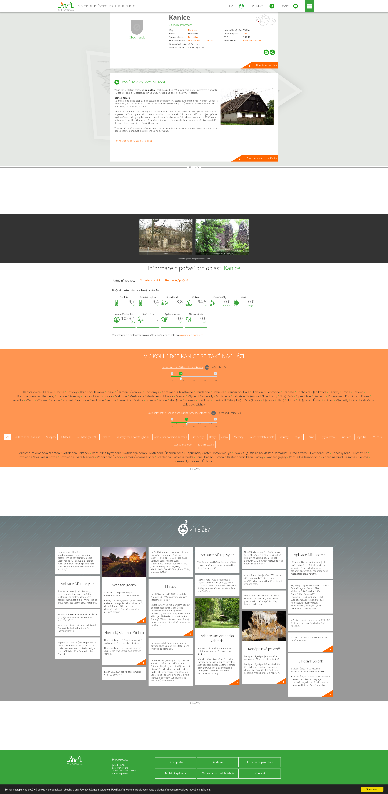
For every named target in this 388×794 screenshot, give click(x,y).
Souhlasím (372, 789)
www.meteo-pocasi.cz (191, 335)
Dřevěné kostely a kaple (261, 437)
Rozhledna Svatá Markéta (77, 457)
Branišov (86, 392)
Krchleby (48, 396)
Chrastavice (185, 392)
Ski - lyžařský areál (86, 437)
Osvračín (319, 396)
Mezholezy (137, 396)
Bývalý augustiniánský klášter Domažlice (261, 453)
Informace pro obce (260, 762)
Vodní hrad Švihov (109, 457)
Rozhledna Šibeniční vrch (166, 453)
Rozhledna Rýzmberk (106, 453)
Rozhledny (198, 437)
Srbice (163, 400)
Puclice (55, 400)
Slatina (138, 400)
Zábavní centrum (183, 444)
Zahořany (367, 400)
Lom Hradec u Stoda (210, 457)
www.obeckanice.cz (252, 40)
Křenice (62, 396)
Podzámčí (352, 396)
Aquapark (51, 437)
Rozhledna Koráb (135, 453)
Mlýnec (192, 396)
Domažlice (193, 37)
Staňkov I (204, 400)
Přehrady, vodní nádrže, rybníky (132, 437)
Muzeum (377, 437)
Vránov (328, 400)
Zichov (200, 404)
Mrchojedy (223, 396)
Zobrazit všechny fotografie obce (194, 258)
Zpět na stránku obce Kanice (261, 158)
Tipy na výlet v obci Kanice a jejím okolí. (133, 140)
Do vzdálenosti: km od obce (182, 367)
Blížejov (48, 392)
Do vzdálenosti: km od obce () (178, 413)
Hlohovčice (272, 392)
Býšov (110, 392)
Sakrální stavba (206, 444)
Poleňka (17, 400)
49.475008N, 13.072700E (200, 40)
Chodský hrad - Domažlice (349, 453)
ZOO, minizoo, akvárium (27, 437)
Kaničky (334, 392)
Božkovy (72, 392)
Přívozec (42, 400)
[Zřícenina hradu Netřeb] (222, 237)
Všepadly (342, 400)
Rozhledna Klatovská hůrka (175, 457)
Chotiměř (168, 392)
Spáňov (151, 400)
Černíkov (136, 392)
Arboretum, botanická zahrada (170, 437)
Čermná (122, 392)
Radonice (82, 400)
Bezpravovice (32, 392)
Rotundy (283, 437)
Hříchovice (304, 392)
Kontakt (260, 773)
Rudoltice (97, 400)
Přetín (30, 400)
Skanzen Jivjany (276, 457)
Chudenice (203, 392)
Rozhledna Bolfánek (75, 453)
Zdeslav (188, 404)
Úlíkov (291, 400)
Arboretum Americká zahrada (39, 453)
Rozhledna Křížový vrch (304, 457)
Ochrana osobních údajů (218, 773)
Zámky (224, 437)
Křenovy (74, 396)
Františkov (234, 392)
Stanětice (175, 400)
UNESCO (66, 437)
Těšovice (268, 400)
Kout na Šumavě (28, 396)
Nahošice (238, 396)
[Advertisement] (194, 191)
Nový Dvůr (286, 396)
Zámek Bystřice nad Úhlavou (194, 461)
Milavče (168, 396)
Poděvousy (335, 396)
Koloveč (358, 392)
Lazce (86, 396)
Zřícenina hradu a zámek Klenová (345, 457)
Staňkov (190, 400)
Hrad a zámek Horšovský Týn (309, 453)
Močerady (206, 396)
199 (245, 33)
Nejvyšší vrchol (327, 437)
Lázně (310, 437)
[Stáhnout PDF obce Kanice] (266, 52)
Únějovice (304, 400)
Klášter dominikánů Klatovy (244, 457)
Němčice (253, 396)
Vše (7, 437)
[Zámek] (165, 237)
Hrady (212, 437)
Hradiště (288, 392)
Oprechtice (303, 396)
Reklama (217, 762)
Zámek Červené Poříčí (139, 457)
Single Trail (361, 437)
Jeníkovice (319, 392)
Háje (246, 392)
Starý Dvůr (235, 400)
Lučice (108, 396)
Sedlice (111, 400)
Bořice (60, 392)
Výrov (354, 400)
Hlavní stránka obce (266, 65)
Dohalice (218, 392)
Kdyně (346, 392)
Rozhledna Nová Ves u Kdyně (37, 457)
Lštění (97, 396)
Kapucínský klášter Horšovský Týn (208, 453)
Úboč (280, 400)
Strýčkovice (252, 400)
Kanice (179, 17)
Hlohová (257, 392)
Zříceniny (238, 437)
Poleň (365, 396)
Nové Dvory (269, 396)
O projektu (176, 762)
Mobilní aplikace (175, 773)
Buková (99, 392)
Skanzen (105, 437)
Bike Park (346, 437)
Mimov (180, 396)
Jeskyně (298, 437)
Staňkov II (219, 400)
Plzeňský (192, 30)
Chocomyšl (152, 392)
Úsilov (317, 400)
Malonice (121, 396)
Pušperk (68, 400)
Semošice (125, 400)
